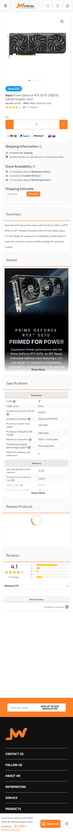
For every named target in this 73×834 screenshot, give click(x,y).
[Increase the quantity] (63, 124)
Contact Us (14, 754)
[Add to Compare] (67, 824)
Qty (7, 117)
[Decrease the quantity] (9, 124)
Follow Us (13, 765)
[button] (30, 82)
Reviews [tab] (12, 555)
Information (15, 787)
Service (11, 798)
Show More (38, 369)
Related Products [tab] (19, 506)
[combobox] (46, 6)
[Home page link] (25, 6)
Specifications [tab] (17, 383)
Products (13, 809)
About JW (12, 776)
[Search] (48, 6)
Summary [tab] (13, 214)
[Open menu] (5, 6)
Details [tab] (11, 260)
